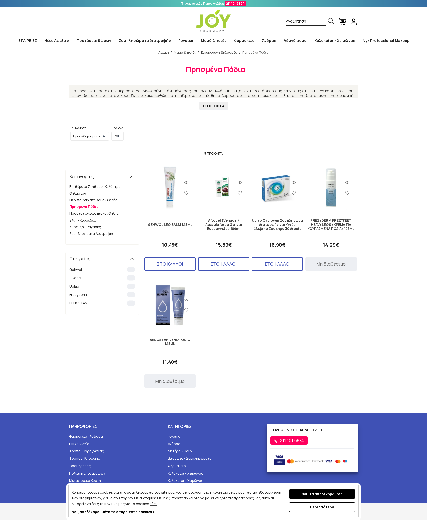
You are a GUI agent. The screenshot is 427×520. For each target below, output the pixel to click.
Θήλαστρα (77, 193)
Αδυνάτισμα (295, 40)
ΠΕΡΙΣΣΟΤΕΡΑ (213, 106)
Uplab (100, 286)
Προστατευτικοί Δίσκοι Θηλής (94, 213)
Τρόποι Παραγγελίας (86, 451)
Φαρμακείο (244, 40)
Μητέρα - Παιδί (180, 451)
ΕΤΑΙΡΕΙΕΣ (27, 40)
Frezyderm (100, 294)
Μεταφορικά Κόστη (85, 480)
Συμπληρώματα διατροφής (145, 40)
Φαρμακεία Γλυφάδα (86, 436)
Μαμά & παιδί (213, 40)
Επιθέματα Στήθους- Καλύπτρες (95, 186)
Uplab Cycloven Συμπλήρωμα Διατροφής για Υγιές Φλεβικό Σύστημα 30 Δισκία (277, 224)
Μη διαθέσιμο (331, 264)
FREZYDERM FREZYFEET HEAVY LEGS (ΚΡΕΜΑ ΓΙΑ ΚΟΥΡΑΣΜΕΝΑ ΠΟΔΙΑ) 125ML (331, 224)
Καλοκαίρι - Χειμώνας (334, 40)
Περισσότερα (322, 507)
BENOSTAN (100, 303)
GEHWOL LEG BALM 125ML (170, 225)
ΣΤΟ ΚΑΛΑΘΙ (170, 264)
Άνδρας (269, 40)
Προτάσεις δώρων (94, 40)
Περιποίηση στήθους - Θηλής (93, 200)
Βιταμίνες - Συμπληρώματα (190, 458)
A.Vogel (100, 277)
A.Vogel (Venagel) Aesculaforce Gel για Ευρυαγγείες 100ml (223, 224)
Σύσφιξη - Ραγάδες (85, 227)
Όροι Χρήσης (80, 465)
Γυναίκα (185, 40)
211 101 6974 (235, 3)
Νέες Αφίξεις (56, 40)
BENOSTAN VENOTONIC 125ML (170, 342)
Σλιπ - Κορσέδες (82, 220)
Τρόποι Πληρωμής (84, 458)
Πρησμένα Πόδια (84, 206)
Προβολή (117, 128)
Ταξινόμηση (78, 128)
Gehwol (100, 269)
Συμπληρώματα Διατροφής (91, 233)
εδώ (153, 503)
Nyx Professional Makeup (386, 40)
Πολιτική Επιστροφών (87, 473)
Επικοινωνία (79, 443)
